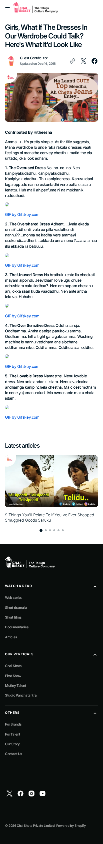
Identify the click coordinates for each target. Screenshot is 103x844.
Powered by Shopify (71, 826)
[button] (7, 7)
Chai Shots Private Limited (35, 826)
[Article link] (51, 489)
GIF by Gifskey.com (22, 214)
